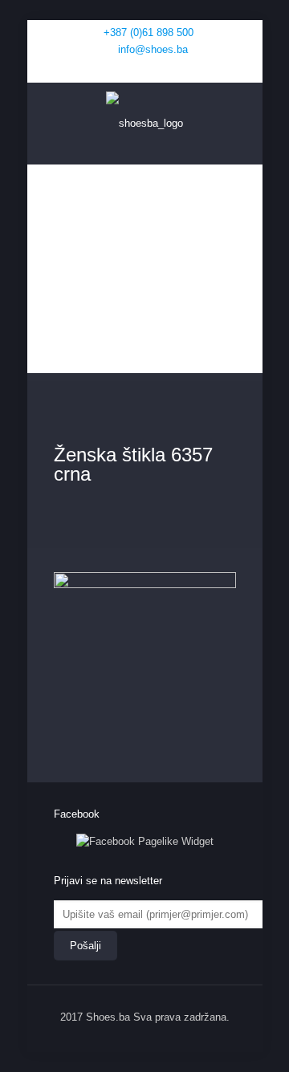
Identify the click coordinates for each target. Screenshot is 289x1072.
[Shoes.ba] (144, 123)
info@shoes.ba (153, 49)
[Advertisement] (145, 273)
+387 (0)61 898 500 (148, 32)
